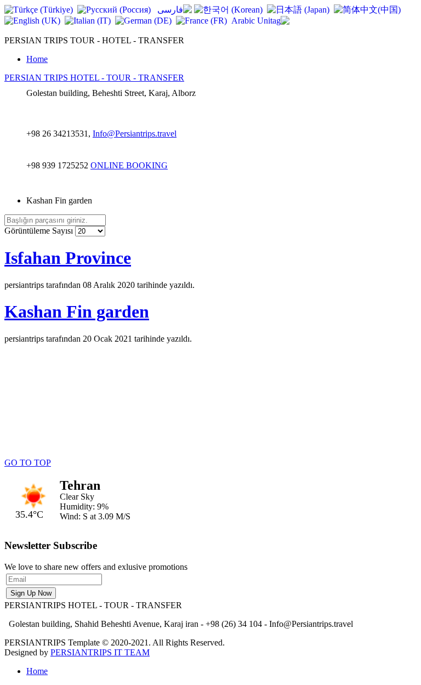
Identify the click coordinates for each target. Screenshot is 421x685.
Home (37, 59)
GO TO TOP (27, 462)
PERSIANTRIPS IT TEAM (100, 652)
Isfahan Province (67, 258)
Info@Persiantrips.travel (135, 133)
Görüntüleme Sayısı (39, 230)
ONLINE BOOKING (129, 165)
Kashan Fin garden (76, 311)
